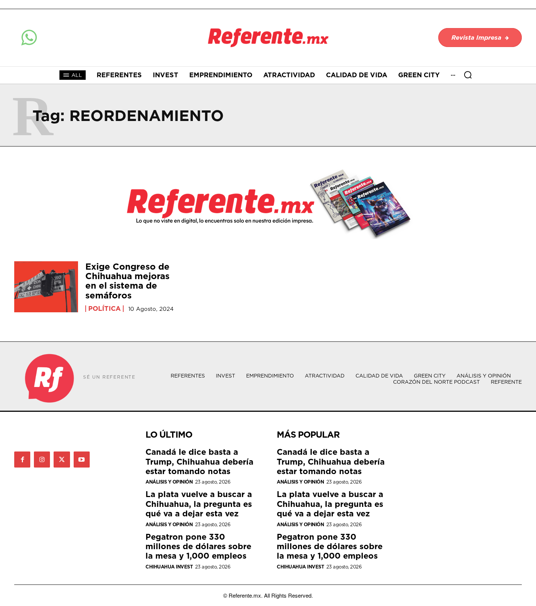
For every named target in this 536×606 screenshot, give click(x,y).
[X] (62, 459)
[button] (468, 74)
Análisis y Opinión (169, 482)
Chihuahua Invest (169, 567)
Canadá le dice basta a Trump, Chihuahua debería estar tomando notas (199, 461)
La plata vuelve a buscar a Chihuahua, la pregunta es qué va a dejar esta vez (198, 503)
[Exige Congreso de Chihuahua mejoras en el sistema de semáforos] (46, 286)
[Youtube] (82, 459)
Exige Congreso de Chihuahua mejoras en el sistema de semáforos (127, 280)
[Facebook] (22, 459)
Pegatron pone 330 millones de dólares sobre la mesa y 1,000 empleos (198, 546)
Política (104, 308)
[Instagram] (42, 459)
